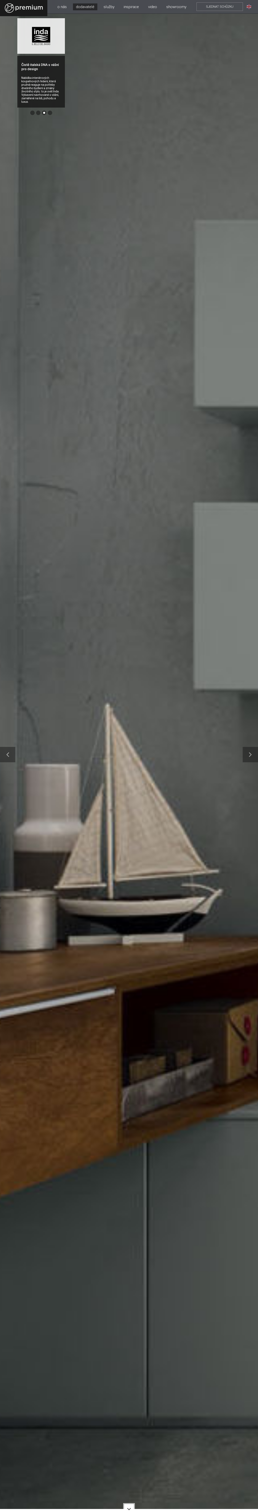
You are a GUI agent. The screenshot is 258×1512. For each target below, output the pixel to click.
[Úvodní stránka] (24, 8)
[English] (249, 6)
